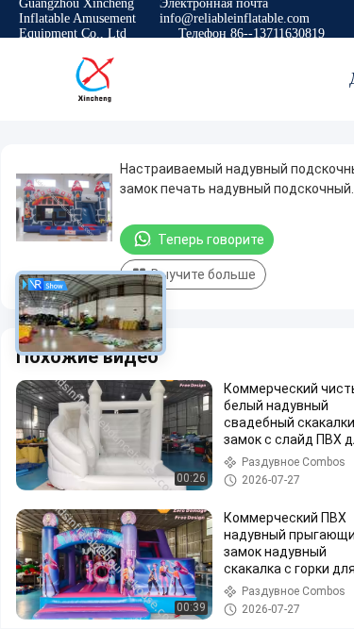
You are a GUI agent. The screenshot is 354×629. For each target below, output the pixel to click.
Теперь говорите (211, 239)
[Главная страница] (94, 79)
